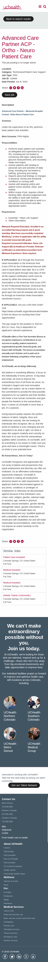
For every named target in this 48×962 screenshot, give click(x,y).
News (6, 885)
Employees (8, 896)
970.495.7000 (7, 814)
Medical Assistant (11, 570)
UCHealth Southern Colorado (34, 716)
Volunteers (8, 903)
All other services (11, 940)
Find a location (9, 863)
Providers (7, 892)
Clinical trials (9, 851)
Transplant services (11, 929)
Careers (7, 848)
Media (6, 900)
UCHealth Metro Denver (10, 747)
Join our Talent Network (24, 785)
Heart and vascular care (13, 914)
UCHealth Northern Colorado (10, 716)
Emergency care (10, 937)
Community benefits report (14, 874)
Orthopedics (9, 922)
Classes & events (11, 881)
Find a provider (10, 855)
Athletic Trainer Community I (17, 595)
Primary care (9, 926)
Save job (9, 94)
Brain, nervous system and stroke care (19, 918)
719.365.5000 (7, 821)
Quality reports (10, 870)
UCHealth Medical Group (34, 747)
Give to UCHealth (11, 859)
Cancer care (9, 911)
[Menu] (40, 7)
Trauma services (10, 933)
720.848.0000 (7, 807)
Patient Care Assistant (14, 557)
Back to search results (18, 19)
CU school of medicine (13, 866)
